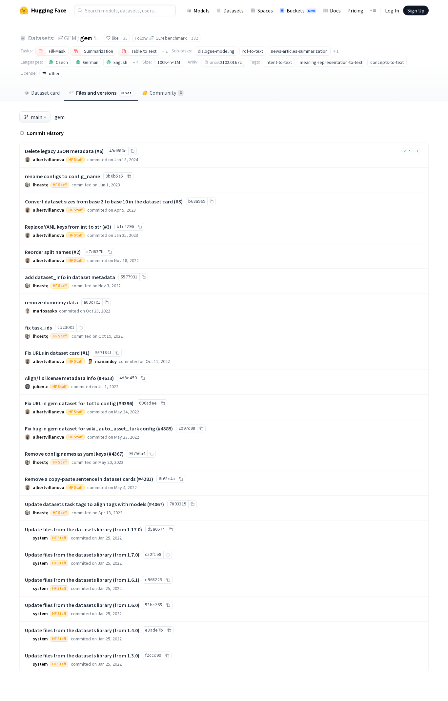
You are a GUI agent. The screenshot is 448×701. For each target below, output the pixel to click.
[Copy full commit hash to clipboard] (132, 151)
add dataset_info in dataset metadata (70, 277)
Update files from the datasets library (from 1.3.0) (82, 655)
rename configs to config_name (62, 176)
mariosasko (45, 311)
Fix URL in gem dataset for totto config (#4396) (79, 403)
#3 (107, 226)
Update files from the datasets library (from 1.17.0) (83, 529)
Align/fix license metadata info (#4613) (69, 378)
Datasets (233, 10)
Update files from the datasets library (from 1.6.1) (82, 580)
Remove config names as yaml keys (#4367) (74, 453)
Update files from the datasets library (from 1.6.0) (82, 605)
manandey (106, 361)
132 (194, 38)
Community (166, 92)
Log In (392, 10)
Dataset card (45, 92)
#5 (178, 201)
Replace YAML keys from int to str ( (64, 226)
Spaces (265, 10)
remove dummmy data (51, 302)
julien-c (40, 386)
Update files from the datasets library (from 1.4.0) (82, 630)
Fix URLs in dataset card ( (53, 353)
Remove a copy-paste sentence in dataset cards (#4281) (89, 479)
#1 (85, 353)
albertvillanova (48, 159)
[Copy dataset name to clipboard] (96, 38)
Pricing (355, 10)
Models (201, 10)
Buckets (301, 10)
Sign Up (415, 10)
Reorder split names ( (49, 252)
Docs (335, 10)
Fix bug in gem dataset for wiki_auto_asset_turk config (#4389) (99, 428)
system (40, 538)
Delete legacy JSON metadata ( (60, 151)
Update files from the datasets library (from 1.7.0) (82, 554)
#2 (76, 252)
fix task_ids (38, 327)
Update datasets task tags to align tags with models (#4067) (94, 504)
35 (125, 38)
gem (86, 37)
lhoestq (41, 185)
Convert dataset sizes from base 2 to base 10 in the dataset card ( (100, 201)
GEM (70, 38)
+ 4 (135, 62)
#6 (99, 151)
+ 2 (165, 51)
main (36, 117)
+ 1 (336, 51)
